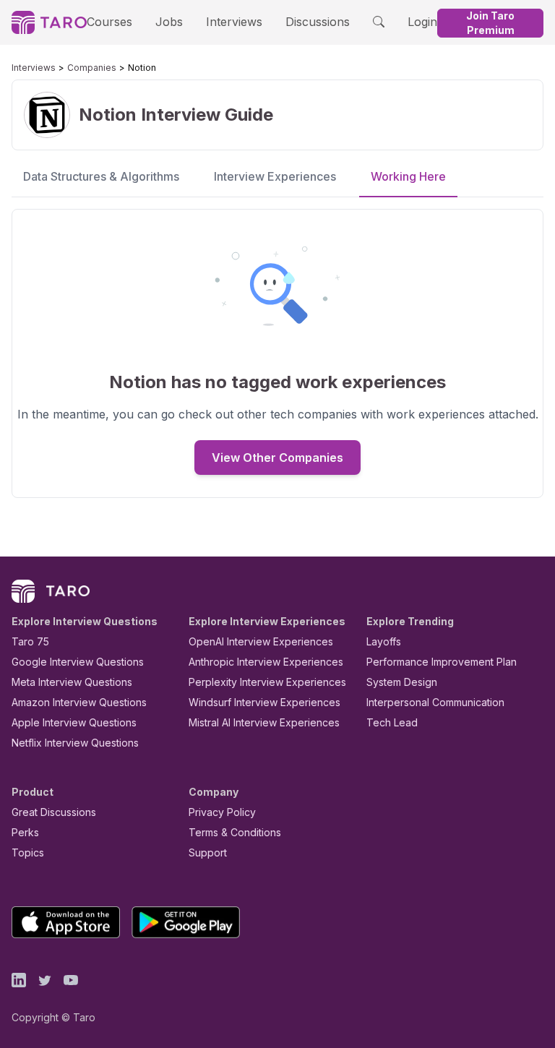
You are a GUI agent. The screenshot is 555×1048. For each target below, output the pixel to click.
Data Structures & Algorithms (101, 176)
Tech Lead (392, 722)
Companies (91, 67)
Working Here (408, 176)
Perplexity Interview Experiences (267, 682)
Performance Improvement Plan (441, 662)
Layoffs (383, 641)
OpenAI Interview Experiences (261, 641)
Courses (109, 21)
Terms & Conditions (235, 832)
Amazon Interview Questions (79, 702)
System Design (401, 682)
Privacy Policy (222, 812)
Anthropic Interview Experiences (266, 662)
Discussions (317, 21)
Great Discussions (54, 812)
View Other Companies (277, 457)
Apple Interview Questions (74, 722)
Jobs (169, 21)
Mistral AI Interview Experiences (264, 722)
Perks (25, 832)
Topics (28, 852)
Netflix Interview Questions (75, 742)
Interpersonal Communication (435, 702)
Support (208, 852)
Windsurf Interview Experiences (264, 702)
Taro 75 (30, 641)
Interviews (234, 21)
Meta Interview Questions (72, 682)
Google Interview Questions (78, 662)
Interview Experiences (275, 176)
